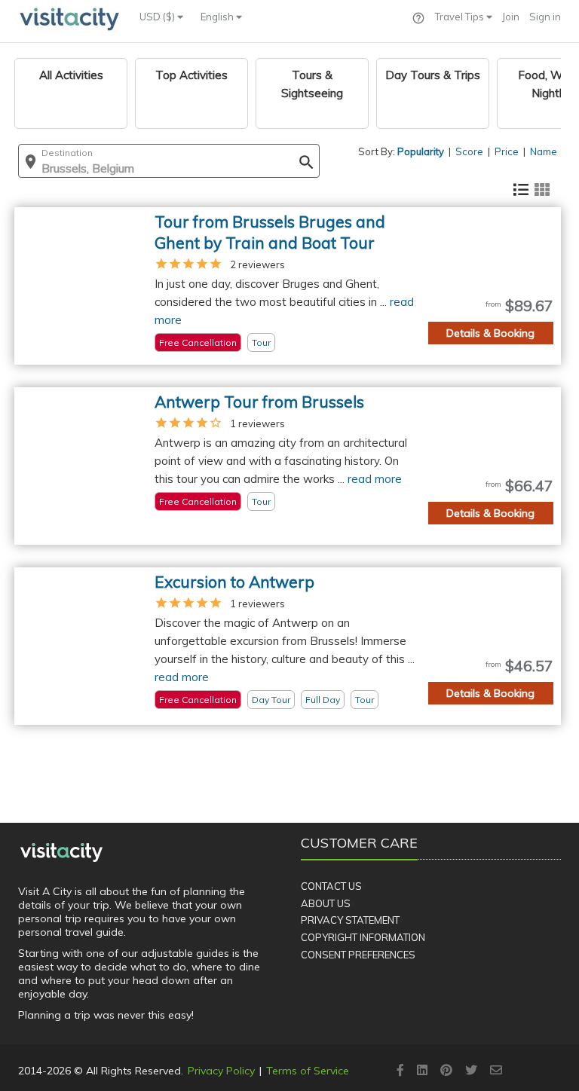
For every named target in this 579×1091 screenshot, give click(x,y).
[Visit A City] (61, 852)
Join (510, 17)
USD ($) (158, 17)
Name (543, 151)
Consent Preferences (358, 955)
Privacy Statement (350, 920)
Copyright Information (363, 937)
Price (507, 151)
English (218, 17)
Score (469, 151)
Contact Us (331, 886)
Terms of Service (307, 1070)
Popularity (420, 151)
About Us (326, 903)
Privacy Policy (221, 1070)
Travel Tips (460, 17)
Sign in (545, 17)
